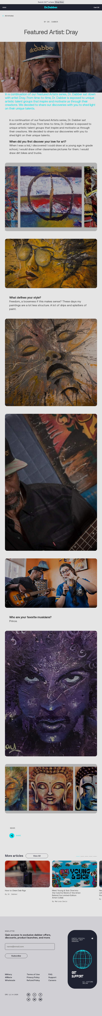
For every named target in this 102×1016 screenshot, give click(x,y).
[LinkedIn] (34, 994)
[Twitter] (28, 999)
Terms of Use (33, 974)
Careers (52, 980)
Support (52, 977)
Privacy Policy (33, 977)
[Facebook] (40, 994)
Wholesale (10, 980)
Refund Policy (33, 980)
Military (8, 974)
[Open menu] (4, 7)
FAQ (50, 974)
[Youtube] (40, 999)
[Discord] (34, 999)
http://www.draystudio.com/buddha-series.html (34, 754)
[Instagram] (28, 994)
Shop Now (59, 2)
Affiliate (8, 977)
